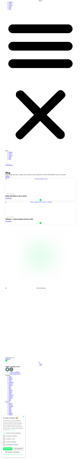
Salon (10, 410)
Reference (11, 382)
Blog (10, 7)
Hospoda (11, 406)
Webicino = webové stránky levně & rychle (19, 219)
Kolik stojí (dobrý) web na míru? (16, 196)
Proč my (11, 5)
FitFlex (10, 403)
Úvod (10, 376)
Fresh (10, 411)
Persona (10, 404)
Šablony (11, 2)
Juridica (10, 414)
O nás (10, 3)
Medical (11, 413)
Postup (10, 379)
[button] (40, 80)
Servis (10, 407)
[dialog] (13, 436)
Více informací (12, 429)
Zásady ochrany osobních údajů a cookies (13, 454)
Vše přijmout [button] (7, 448)
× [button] (23, 416)
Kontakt (11, 385)
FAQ (10, 9)
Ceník (10, 6)
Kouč (10, 409)
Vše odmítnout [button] (18, 448)
